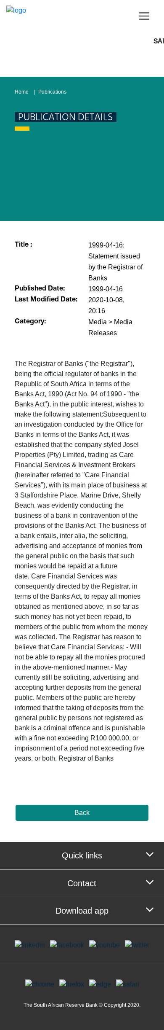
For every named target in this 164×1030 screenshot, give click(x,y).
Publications (52, 92)
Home (22, 92)
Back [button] (82, 812)
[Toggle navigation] (144, 16)
